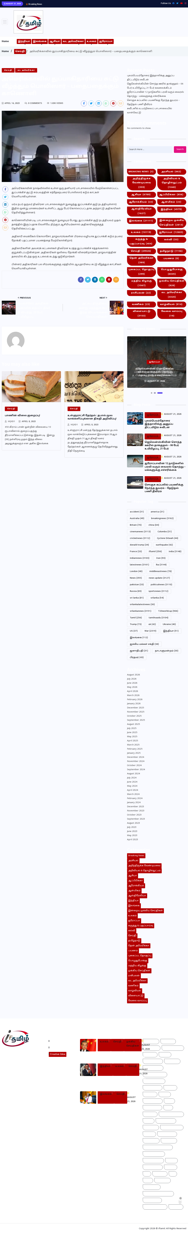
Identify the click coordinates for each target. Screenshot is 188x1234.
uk (152, 624)
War (150, 631)
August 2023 (133, 823)
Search (180, 149)
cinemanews (140, 531)
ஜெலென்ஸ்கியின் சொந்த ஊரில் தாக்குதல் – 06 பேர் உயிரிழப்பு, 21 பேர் (163, 445)
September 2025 (136, 720)
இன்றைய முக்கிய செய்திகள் (171, 222)
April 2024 (132, 790)
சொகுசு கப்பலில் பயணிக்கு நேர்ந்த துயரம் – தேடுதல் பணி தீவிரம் (153, 102)
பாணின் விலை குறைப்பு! (22, 415)
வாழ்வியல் (171, 304)
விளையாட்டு (141, 313)
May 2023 (132, 835)
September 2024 (136, 769)
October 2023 (134, 815)
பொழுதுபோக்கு (172, 272)
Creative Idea (57, 1054)
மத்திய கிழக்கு (141, 283)
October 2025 (134, 716)
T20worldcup (168, 611)
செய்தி (20, 51)
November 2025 (135, 712)
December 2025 (135, 707)
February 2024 (134, 798)
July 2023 (131, 827)
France (136, 551)
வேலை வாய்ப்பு (171, 313)
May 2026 (132, 687)
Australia (137, 518)
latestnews (139, 564)
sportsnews (158, 591)
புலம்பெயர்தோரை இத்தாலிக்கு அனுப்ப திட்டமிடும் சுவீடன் (150, 77)
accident (137, 511)
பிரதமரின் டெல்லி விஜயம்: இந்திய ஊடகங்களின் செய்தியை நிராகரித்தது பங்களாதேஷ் (122, 1082)
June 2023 (132, 831)
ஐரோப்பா (106, 41)
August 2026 (133, 674)
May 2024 (132, 786)
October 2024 (134, 765)
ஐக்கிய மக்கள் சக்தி (144, 644)
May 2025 (132, 736)
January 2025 (134, 753)
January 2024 (134, 802)
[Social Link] (184, 3)
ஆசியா (54, 41)
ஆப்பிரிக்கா (171, 194)
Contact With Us (60, 1047)
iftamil (155, 551)
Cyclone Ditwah (167, 538)
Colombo (165, 531)
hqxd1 (11, 421)
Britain (136, 525)
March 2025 (133, 745)
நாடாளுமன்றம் (166, 651)
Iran (161, 558)
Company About (60, 1041)
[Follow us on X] (91, 103)
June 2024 (132, 782)
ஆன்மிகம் (171, 202)
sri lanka (137, 598)
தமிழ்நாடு (171, 251)
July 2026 (131, 679)
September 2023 (136, 819)
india (175, 551)
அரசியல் (171, 171)
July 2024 (131, 777)
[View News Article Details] (28, 21)
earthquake (164, 545)
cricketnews (140, 538)
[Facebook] (172, 3)
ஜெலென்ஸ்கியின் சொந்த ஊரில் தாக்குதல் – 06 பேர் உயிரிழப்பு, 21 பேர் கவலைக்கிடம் (155, 86)
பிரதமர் (137, 657)
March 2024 (133, 794)
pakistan (137, 584)
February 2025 (134, 749)
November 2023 (135, 810)
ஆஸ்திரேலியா (141, 211)
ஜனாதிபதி (139, 651)
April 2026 (132, 691)
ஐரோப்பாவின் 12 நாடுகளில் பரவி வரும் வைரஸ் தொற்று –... (76, 4)
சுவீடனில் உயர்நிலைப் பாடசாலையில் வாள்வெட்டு (149, 110)
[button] (151, 393)
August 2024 (133, 773)
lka (161, 564)
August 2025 (133, 724)
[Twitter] (176, 3)
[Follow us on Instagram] (14, 1074)
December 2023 (135, 806)
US (134, 631)
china (153, 525)
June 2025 (132, 732)
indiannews (139, 558)
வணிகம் (141, 304)
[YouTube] (181, 3)
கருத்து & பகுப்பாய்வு (141, 241)
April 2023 (132, 839)
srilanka (157, 598)
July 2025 (131, 728)
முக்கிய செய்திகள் (172, 283)
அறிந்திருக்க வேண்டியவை (141, 183)
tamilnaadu (158, 617)
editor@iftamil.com (15, 1066)
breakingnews (162, 518)
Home (5, 41)
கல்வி (171, 239)
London (136, 571)
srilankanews (140, 611)
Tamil (136, 617)
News (136, 578)
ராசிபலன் (141, 293)
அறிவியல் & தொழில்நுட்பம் (172, 183)
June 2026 (132, 683)
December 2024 (135, 757)
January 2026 (134, 703)
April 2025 (132, 740)
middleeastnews (160, 571)
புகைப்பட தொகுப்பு (142, 272)
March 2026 (133, 695)
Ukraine (169, 624)
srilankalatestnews (142, 604)
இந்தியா (24, 41)
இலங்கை (40, 41)
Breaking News (141, 171)
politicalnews (161, 584)
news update (159, 578)
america (157, 511)
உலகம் (91, 41)
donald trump (139, 545)
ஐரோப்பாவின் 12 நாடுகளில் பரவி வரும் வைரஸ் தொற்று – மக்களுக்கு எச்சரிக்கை (155, 94)
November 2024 (135, 761)
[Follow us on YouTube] (25, 1074)
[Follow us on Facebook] (84, 103)
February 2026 (134, 699)
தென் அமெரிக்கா (142, 260)
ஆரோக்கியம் (141, 202)
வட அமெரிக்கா (73, 41)
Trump (136, 624)
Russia (136, 591)
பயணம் (171, 258)
